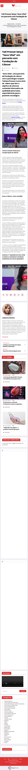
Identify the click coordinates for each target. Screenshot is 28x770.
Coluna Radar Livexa (8, 715)
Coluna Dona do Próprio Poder (10, 705)
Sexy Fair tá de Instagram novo (12, 351)
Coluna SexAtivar (8, 716)
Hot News (6, 724)
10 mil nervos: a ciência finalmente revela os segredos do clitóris (12, 403)
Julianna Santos (7, 68)
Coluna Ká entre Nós (8, 712)
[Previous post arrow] (24, 345)
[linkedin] (7, 294)
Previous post (6, 343)
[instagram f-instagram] (15, 1)
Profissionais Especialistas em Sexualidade (13, 761)
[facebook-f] (12, 1)
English (5, 721)
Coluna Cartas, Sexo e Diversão (11, 702)
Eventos (6, 723)
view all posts (5, 336)
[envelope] (10, 294)
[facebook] (3, 294)
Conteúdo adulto (8, 719)
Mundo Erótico (7, 728)
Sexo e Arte (6, 738)
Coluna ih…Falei (7, 710)
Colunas (6, 717)
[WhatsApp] (18, 294)
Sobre (9, 759)
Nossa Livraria (14, 759)
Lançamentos (7, 726)
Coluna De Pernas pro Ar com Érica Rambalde (14, 703)
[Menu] (2, 5)
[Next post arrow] (24, 351)
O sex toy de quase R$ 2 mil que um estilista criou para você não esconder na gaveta (12, 378)
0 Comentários (6, 70)
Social (5, 742)
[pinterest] (14, 294)
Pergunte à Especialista (9, 731)
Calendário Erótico (8, 701)
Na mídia (20, 759)
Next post (5, 349)
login (14, 443)
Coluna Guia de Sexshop (9, 708)
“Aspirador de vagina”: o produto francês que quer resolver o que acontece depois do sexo (12, 428)
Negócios (6, 730)
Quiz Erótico (6, 734)
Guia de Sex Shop (13, 763)
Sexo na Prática (7, 739)
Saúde (5, 735)
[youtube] (14, 1)
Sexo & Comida (7, 737)
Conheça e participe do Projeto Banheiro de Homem (12, 345)
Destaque (6, 720)
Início (5, 759)
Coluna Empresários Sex (9, 706)
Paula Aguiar (8, 375)
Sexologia (6, 741)
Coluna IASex (7, 709)
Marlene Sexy (7, 727)
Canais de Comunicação (13, 760)
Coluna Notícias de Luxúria (10, 713)
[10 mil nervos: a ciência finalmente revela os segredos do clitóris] (14, 392)
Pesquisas (6, 732)
